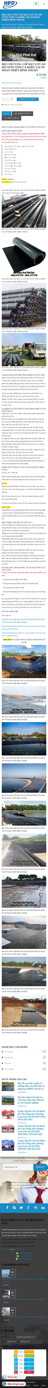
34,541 (29, 1372)
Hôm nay (20, 1356)
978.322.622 (19, 1249)
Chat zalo (12, 1377)
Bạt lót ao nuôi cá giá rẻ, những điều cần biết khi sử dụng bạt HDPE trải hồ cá (31, 1086)
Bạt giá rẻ (8, 1063)
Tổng (20, 1372)
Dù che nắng (9, 1052)
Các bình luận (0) (11, 118)
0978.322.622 (25, 1342)
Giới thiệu (27, 1385)
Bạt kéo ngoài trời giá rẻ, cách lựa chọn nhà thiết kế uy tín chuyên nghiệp (31, 1100)
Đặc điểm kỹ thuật (22, 113)
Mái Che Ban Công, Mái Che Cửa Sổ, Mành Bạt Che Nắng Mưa (24, 1299)
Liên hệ (43, 1385)
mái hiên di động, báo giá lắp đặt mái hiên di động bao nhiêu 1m (24, 1317)
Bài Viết (36, 1385)
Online (21, 1352)
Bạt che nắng (9, 1069)
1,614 (29, 1364)
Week (20, 1360)
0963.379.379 (6, 1249)
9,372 (29, 1368)
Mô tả (6, 113)
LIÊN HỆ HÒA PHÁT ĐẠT (25, 1337)
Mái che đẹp (9, 1057)
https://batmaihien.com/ (19, 182)
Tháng (21, 1364)
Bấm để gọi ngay (16, 1384)
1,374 (29, 1360)
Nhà (3, 25)
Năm (21, 1368)
